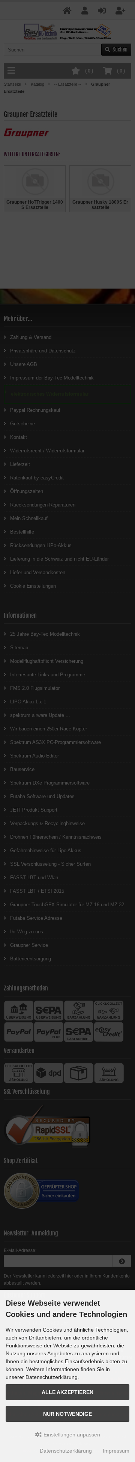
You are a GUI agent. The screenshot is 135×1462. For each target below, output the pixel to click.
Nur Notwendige (67, 1414)
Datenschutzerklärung (66, 1451)
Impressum (116, 1451)
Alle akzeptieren (67, 1392)
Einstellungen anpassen (71, 1435)
